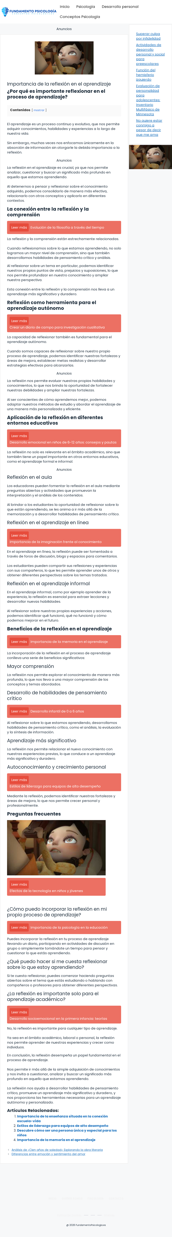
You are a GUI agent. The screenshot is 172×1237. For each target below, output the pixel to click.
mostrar (39, 110)
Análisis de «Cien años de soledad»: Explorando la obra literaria (57, 1150)
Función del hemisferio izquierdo (145, 75)
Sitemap (109, 1215)
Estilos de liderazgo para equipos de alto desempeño (62, 1125)
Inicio (65, 6)
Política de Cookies (69, 1215)
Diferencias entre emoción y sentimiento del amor (48, 1154)
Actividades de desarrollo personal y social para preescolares (150, 54)
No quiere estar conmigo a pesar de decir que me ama (149, 127)
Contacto (116, 1198)
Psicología (85, 6)
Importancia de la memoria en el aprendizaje (56, 1139)
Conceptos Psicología (80, 16)
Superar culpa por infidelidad (148, 36)
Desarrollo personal (120, 6)
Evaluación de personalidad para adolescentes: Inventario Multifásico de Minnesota (148, 100)
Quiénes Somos (72, 1198)
